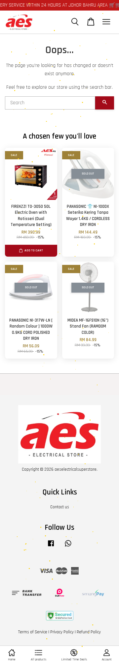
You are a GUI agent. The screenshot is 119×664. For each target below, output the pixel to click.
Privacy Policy (62, 632)
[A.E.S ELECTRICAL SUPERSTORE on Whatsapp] (68, 546)
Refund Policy (89, 632)
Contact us (59, 507)
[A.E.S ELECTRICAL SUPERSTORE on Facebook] (51, 546)
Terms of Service (32, 632)
